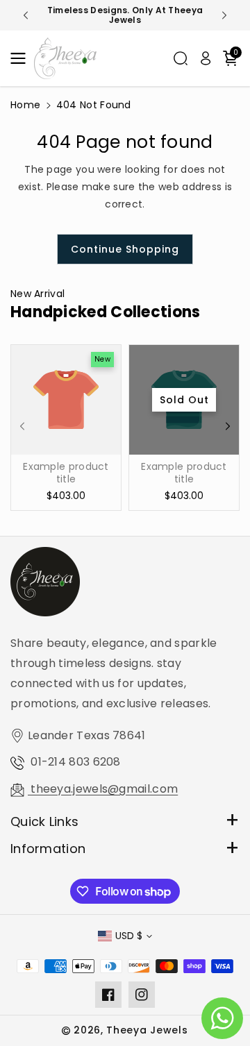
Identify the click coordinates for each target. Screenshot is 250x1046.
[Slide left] (22, 426)
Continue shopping (125, 249)
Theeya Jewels (147, 1030)
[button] (22, 58)
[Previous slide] (25, 15)
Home (25, 105)
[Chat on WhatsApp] (222, 1018)
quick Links (44, 821)
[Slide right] (228, 426)
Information (47, 849)
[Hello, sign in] (205, 58)
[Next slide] (224, 15)
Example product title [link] (66, 472)
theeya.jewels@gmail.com (103, 789)
